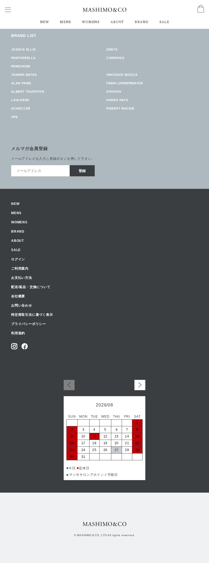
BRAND (142, 22)
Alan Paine (21, 83)
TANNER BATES (24, 74)
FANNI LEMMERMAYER (124, 83)
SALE (164, 22)
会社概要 (18, 296)
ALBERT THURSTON (27, 91)
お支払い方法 (21, 278)
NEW (44, 22)
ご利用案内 (20, 268)
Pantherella (23, 58)
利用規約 (18, 333)
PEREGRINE (20, 66)
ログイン (18, 259)
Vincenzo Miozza (122, 74)
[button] (139, 384)
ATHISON (113, 91)
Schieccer (20, 108)
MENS (65, 22)
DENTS (112, 49)
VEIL (15, 116)
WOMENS (91, 22)
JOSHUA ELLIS (23, 49)
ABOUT (117, 22)
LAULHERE (20, 100)
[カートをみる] (200, 11)
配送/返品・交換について (31, 287)
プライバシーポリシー (28, 324)
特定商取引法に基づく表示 (32, 315)
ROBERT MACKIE (120, 108)
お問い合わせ (21, 305)
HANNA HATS (117, 100)
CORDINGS (115, 58)
